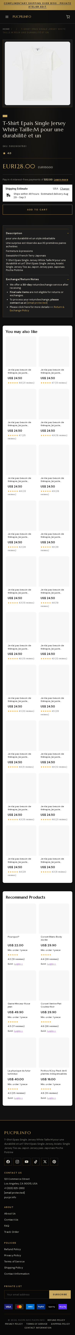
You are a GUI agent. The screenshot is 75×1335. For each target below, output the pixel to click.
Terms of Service (14, 1261)
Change (64, 188)
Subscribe (60, 1294)
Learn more (61, 179)
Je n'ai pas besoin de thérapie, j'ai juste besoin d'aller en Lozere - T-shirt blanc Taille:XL (21, 591)
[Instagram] (17, 1161)
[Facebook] (8, 1161)
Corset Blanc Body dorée (51, 938)
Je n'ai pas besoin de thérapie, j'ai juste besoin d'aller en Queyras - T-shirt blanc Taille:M (54, 647)
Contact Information (16, 1273)
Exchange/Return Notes (22, 279)
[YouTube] (26, 1161)
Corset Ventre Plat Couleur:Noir (51, 1005)
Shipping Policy (13, 1267)
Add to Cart (37, 209)
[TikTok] (36, 1161)
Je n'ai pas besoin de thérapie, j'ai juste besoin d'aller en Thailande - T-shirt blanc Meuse (19, 700)
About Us (10, 1213)
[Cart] (68, 17)
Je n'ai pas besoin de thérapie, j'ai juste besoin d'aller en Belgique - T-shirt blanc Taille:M (54, 700)
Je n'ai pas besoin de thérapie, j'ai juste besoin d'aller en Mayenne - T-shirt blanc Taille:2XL (21, 808)
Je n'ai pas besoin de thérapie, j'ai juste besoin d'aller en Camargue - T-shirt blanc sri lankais (19, 424)
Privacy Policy (12, 1255)
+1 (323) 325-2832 (14, 1188)
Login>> (18, 963)
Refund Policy (12, 1249)
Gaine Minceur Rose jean (19, 1005)
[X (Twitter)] (45, 1161)
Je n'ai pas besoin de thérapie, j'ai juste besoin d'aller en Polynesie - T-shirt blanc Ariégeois (52, 591)
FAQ (6, 1225)
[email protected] (37, 302)
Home (6, 29)
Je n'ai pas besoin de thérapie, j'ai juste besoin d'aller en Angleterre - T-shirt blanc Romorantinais (19, 647)
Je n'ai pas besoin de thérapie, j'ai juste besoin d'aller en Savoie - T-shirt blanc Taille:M (54, 755)
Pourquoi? (13, 936)
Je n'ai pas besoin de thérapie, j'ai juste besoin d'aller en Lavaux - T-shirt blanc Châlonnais (21, 755)
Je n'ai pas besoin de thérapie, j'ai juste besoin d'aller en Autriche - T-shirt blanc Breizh (21, 371)
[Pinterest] (54, 1161)
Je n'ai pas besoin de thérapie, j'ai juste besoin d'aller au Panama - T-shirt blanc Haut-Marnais (53, 480)
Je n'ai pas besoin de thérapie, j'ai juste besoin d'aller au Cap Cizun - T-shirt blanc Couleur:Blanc (19, 480)
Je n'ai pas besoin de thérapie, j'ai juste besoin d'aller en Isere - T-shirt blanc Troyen (54, 535)
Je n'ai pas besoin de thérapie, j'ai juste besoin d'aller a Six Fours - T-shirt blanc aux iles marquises (52, 424)
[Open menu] (7, 17)
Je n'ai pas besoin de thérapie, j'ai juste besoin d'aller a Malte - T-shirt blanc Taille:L (53, 371)
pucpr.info (22, 17)
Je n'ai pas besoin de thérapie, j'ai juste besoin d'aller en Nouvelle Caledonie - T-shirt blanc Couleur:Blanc (54, 860)
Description (14, 233)
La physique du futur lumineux (19, 1072)
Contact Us (11, 1219)
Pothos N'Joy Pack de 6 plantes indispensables (54, 1072)
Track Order (11, 1232)
